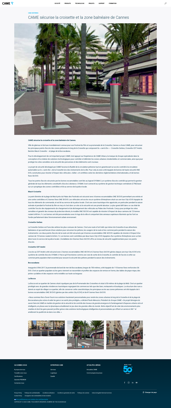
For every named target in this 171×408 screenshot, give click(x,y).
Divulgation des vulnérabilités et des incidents (38, 395)
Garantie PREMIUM (20, 379)
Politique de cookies (83, 393)
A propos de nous (19, 369)
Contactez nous (19, 383)
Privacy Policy (18, 393)
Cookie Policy (18, 395)
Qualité (52, 376)
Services (53, 369)
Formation (112, 3)
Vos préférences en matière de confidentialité (32, 399)
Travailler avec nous (20, 373)
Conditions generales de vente (66, 393)
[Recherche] (165, 3)
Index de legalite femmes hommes (102, 393)
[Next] (144, 335)
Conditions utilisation (49, 393)
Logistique (53, 373)
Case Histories (33, 13)
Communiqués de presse (94, 373)
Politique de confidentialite (32, 393)
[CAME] (7, 3)
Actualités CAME (92, 369)
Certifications (18, 376)
